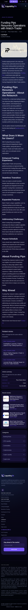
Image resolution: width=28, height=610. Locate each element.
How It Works (4, 504)
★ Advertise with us (6, 529)
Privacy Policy (10, 606)
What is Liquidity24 (5, 501)
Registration (4, 535)
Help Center (4, 527)
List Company (4, 532)
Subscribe (14, 549)
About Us (3, 521)
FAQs (2, 517)
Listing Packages (5, 506)
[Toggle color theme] (25, 1)
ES (23, 1)
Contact (3, 514)
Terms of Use (18, 606)
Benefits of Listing (5, 509)
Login (6, 1)
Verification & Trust (5, 512)
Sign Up (15, 1)
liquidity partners (20, 128)
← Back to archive (7, 17)
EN (20, 1)
